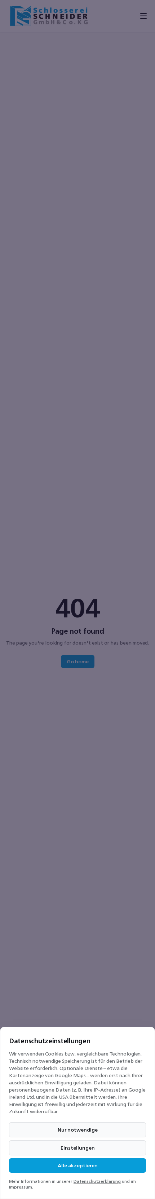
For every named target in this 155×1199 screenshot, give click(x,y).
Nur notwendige (78, 1129)
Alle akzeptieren (78, 1165)
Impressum (20, 1187)
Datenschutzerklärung (97, 1181)
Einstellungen (78, 1147)
